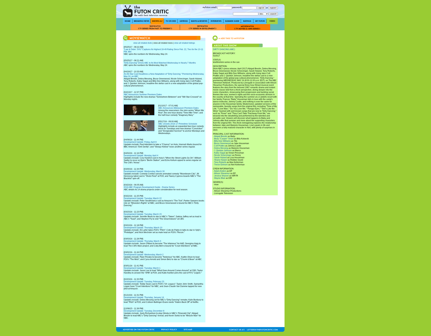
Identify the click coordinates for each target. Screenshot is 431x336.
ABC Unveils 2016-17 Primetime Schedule (177, 124)
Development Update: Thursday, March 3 (142, 241)
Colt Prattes (219, 146)
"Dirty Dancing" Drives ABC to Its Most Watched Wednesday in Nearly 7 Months (160, 63)
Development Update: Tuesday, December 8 (144, 311)
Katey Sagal (219, 153)
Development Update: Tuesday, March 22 (143, 198)
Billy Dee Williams (222, 141)
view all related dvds (142, 43)
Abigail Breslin (220, 136)
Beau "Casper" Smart (224, 139)
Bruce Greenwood (222, 143)
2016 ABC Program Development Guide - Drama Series (149, 187)
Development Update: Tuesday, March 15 (143, 214)
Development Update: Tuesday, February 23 (144, 281)
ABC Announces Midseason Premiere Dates (178, 108)
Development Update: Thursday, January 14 (144, 297)
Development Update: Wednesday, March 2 (143, 254)
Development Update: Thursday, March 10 (143, 227)
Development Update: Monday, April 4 (141, 155)
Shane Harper (220, 160)
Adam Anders (220, 171)
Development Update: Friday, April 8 (140, 142)
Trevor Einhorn (221, 164)
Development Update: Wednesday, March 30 (144, 171)
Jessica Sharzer (221, 176)
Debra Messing (221, 148)
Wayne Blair (219, 178)
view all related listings (184, 43)
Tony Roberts (220, 162)
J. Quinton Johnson (223, 150)
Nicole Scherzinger (223, 155)
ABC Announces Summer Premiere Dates (143, 94)
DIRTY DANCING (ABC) (224, 49)
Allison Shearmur (222, 173)
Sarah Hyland (220, 157)
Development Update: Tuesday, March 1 (142, 268)
